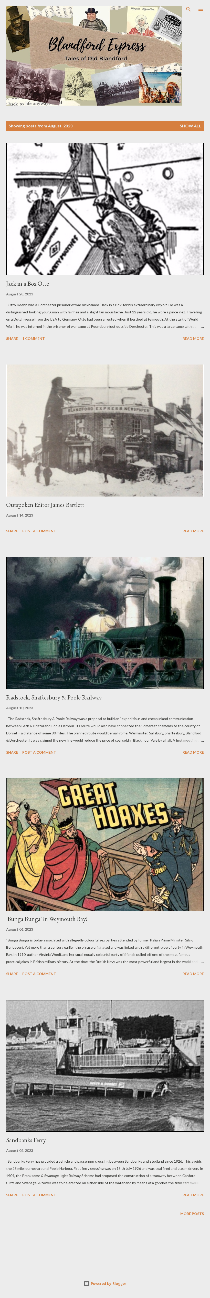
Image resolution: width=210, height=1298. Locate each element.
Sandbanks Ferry (26, 1140)
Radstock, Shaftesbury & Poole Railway (54, 697)
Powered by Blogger (108, 1283)
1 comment (33, 338)
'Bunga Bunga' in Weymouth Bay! (47, 919)
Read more (193, 338)
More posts (192, 1213)
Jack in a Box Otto (27, 283)
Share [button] (12, 338)
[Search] (188, 9)
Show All (190, 125)
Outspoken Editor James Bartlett (45, 505)
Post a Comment (39, 531)
